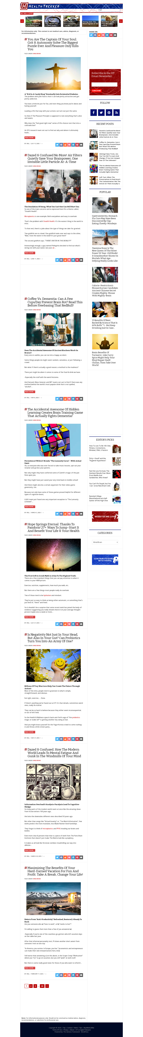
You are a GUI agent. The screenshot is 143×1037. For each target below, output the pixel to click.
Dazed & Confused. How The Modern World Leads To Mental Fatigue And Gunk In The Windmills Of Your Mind (54, 753)
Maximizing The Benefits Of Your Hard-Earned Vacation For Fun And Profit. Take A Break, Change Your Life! (55, 871)
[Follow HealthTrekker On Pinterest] (109, 112)
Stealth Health (49, 221)
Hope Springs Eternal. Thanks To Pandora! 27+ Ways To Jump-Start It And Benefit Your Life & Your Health (53, 527)
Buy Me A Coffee (27, 13)
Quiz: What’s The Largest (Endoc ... (51, 25)
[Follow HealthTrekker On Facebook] (93, 112)
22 (42, 986)
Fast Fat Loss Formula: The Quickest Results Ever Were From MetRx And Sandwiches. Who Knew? (99, 474)
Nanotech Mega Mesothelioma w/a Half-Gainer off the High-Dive (98, 498)
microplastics (48, 828)
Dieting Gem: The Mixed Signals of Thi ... (90, 24)
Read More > (30, 138)
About (72, 1030)
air (53, 248)
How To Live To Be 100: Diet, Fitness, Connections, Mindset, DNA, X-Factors (100, 448)
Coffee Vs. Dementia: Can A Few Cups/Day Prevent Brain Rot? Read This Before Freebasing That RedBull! (55, 302)
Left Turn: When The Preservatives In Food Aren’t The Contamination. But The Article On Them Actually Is (109, 180)
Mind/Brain (37, 53)
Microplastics (29, 216)
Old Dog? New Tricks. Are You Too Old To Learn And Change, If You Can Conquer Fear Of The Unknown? (109, 157)
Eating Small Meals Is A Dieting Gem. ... (33, 25)
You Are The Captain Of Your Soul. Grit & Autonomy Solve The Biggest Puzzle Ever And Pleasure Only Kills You (53, 44)
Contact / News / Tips (74, 1028)
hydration (47, 595)
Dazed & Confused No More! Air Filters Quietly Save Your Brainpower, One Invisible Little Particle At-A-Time (55, 158)
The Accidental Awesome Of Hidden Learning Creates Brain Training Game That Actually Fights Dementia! (55, 412)
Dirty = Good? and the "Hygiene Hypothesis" (97, 459)
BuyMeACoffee (89, 1028)
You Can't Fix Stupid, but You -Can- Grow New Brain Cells (100, 484)
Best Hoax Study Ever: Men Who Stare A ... (108, 24)
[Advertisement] (41, 280)
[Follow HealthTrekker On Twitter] (101, 112)
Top (64, 1028)
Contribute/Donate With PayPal (105, 559)
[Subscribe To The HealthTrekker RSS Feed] (116, 112)
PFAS (59, 828)
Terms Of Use (57, 1030)
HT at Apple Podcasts (83, 1030)
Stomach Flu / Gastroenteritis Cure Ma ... (70, 24)
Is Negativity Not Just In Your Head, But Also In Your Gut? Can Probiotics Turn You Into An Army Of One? (54, 638)
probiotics (76, 717)
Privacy (66, 1030)
